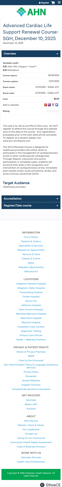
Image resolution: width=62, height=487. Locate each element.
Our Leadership (31, 429)
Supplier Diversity (31, 384)
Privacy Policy (31, 372)
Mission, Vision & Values (31, 425)
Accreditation (12, 198)
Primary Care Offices (31, 335)
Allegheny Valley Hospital (31, 288)
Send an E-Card (31, 254)
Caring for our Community (31, 438)
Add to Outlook (56, 104)
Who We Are (31, 420)
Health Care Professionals (31, 461)
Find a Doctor (31, 237)
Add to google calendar (45, 104)
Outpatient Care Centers (31, 326)
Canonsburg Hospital (31, 292)
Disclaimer (31, 376)
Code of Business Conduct (31, 446)
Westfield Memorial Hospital (31, 313)
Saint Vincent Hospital (31, 309)
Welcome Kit (31, 271)
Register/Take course (17, 205)
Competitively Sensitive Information (31, 389)
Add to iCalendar (53, 104)
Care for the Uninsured (31, 360)
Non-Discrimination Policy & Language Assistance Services (31, 366)
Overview (10, 53)
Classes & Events (31, 258)
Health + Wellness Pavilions (31, 339)
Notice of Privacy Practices (31, 351)
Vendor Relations (31, 380)
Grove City (31, 301)
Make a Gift (31, 404)
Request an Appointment (31, 250)
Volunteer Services (31, 457)
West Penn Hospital (31, 318)
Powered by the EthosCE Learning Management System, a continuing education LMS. (50, 485)
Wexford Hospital (31, 322)
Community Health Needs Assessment (31, 442)
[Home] (31, 11)
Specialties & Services (31, 245)
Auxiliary (31, 408)
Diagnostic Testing (31, 331)
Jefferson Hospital (31, 305)
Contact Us (31, 433)
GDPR (31, 356)
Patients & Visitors (31, 241)
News (31, 263)
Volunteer (31, 400)
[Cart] (53, 4)
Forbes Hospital (31, 296)
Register (45, 3)
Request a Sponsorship (31, 267)
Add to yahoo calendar (49, 104)
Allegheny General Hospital (31, 283)
